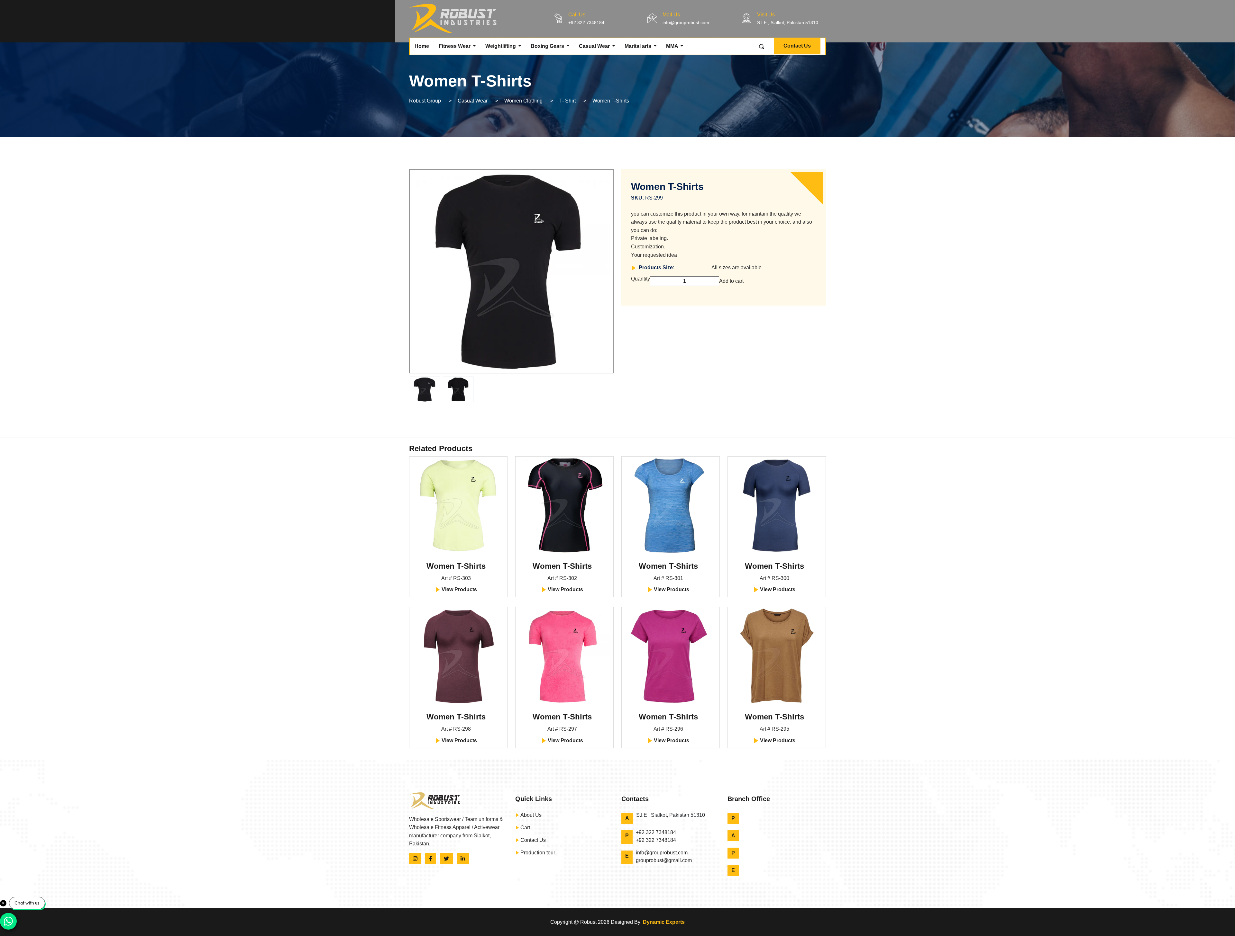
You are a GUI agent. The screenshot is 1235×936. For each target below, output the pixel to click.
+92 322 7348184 (586, 22)
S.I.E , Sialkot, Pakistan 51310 (787, 22)
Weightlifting (501, 46)
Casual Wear (595, 46)
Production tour (537, 852)
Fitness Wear (455, 46)
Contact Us (797, 46)
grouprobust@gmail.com (664, 860)
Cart (524, 827)
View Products (458, 589)
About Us (530, 815)
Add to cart (731, 281)
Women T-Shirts (456, 566)
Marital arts (639, 46)
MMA (672, 46)
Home (422, 46)
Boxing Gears (548, 46)
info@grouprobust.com (686, 22)
